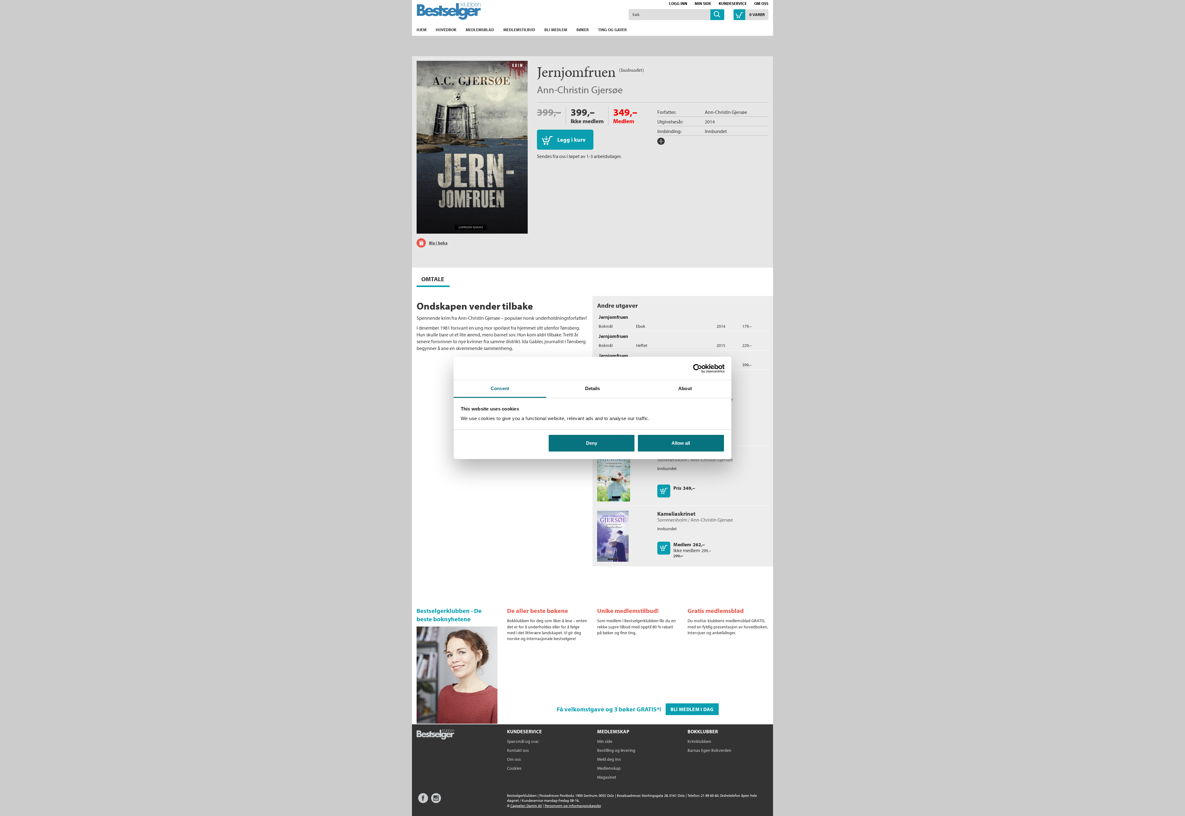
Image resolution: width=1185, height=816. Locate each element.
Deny (591, 443)
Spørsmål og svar (523, 741)
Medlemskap (609, 768)
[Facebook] (423, 801)
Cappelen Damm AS (526, 805)
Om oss (761, 3)
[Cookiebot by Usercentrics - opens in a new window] (698, 368)
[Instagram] (436, 801)
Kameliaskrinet (676, 513)
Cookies (514, 768)
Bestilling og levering (616, 750)
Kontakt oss (518, 750)
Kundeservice (733, 3)
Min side (703, 3)
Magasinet (606, 777)
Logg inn (678, 3)
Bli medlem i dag (692, 709)
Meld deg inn (609, 759)
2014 (710, 122)
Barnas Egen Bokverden (709, 750)
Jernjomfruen (613, 317)
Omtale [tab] (432, 279)
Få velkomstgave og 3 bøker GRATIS (607, 709)
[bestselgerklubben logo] (435, 735)
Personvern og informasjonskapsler (573, 805)
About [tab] (685, 388)
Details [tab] (592, 388)
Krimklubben (699, 741)
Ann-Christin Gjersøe (580, 89)
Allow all (681, 443)
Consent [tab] (500, 388)
